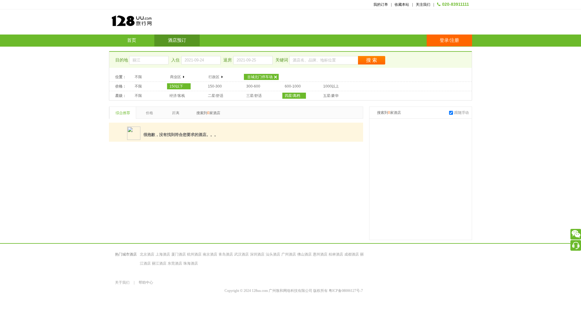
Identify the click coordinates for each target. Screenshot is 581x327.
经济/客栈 (177, 96)
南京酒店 (210, 254)
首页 (131, 40)
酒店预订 (177, 40)
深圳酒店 (257, 254)
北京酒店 (147, 254)
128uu (147, 23)
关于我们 (122, 282)
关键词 (282, 60)
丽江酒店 (159, 263)
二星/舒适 (215, 96)
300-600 (253, 86)
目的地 (122, 60)
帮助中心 (146, 282)
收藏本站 (402, 4)
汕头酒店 (273, 254)
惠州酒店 (320, 254)
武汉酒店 (241, 254)
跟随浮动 (461, 113)
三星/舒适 (254, 96)
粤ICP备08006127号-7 (346, 291)
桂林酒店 (336, 254)
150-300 (215, 86)
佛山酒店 (304, 254)
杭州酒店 (194, 254)
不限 (138, 77)
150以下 (176, 86)
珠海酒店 (190, 263)
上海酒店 (163, 254)
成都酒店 (351, 254)
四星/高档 (292, 96)
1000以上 (331, 86)
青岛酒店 (225, 254)
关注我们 (423, 4)
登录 (444, 40)
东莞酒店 (175, 263)
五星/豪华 (331, 96)
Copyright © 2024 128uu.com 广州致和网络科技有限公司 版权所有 (277, 291)
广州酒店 (288, 254)
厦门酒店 (178, 254)
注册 (454, 40)
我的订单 (380, 4)
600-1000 (293, 86)
